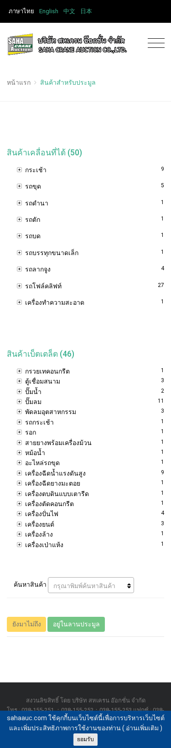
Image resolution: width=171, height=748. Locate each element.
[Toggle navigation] (154, 43)
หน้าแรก (19, 82)
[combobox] (91, 585)
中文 (69, 11)
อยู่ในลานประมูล (76, 624)
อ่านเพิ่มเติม (142, 728)
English (48, 11)
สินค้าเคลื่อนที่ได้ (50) (44, 152)
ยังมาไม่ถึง (26, 624)
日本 (86, 11)
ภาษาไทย (21, 11)
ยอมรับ (85, 739)
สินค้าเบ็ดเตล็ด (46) (40, 354)
